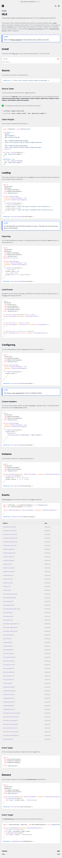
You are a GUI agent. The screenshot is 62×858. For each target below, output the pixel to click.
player (6, 295)
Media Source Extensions (35, 29)
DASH (58, 854)
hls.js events (6, 499)
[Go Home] (3, 6)
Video (3, 854)
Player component (16, 40)
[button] (58, 6)
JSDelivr (31, 177)
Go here (38, 1)
